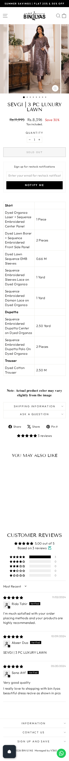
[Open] (9, 751)
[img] (13, 598)
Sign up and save (33, 741)
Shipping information (34, 406)
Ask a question (34, 414)
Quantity (34, 132)
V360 (53, 750)
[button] (27, 436)
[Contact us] (61, 753)
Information (33, 723)
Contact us (34, 732)
